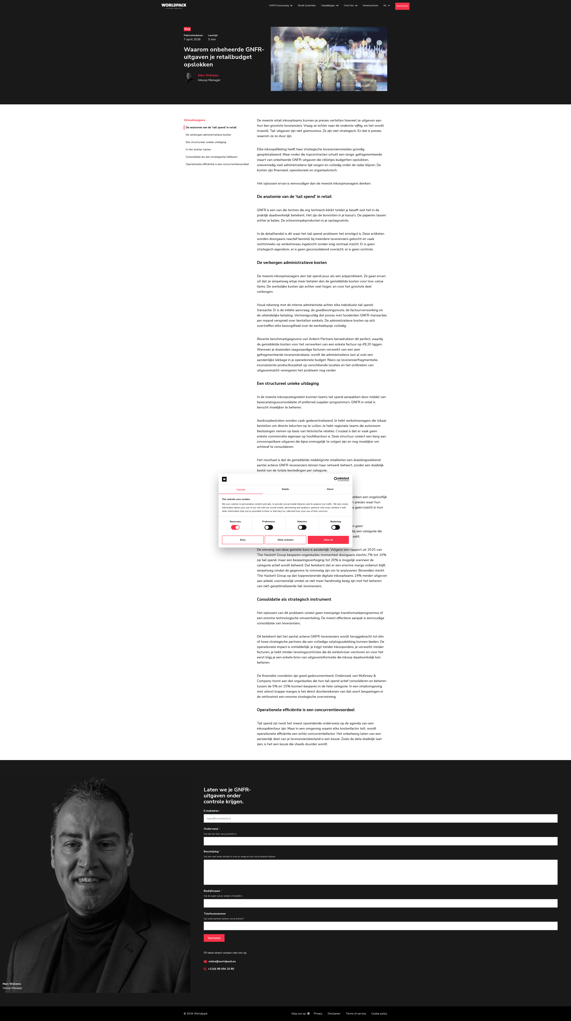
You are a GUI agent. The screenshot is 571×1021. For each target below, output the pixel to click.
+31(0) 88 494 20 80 (221, 969)
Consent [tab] (240, 489)
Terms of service (356, 1013)
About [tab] (330, 489)
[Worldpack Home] (173, 6)
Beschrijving (212, 851)
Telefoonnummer (215, 913)
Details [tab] (285, 489)
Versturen (214, 938)
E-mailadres (212, 811)
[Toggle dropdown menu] (291, 6)
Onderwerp (212, 829)
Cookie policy (379, 1013)
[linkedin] (308, 1013)
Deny (242, 539)
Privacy (318, 1013)
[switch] (269, 527)
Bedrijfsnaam (213, 891)
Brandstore (402, 5)
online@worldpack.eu (222, 961)
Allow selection (285, 539)
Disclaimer (334, 1013)
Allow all (328, 539)
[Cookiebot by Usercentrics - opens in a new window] (336, 479)
